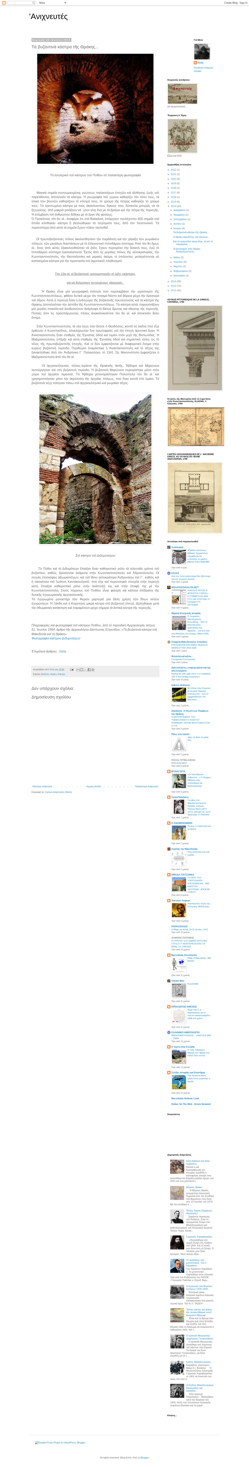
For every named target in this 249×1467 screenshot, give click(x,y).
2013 (174, 281)
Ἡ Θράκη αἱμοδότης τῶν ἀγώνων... (191, 237)
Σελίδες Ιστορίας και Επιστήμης (188, 1072)
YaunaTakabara (180, 797)
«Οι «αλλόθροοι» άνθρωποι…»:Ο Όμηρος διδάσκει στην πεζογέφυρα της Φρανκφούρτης (199, 780)
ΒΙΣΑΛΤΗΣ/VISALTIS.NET (185, 587)
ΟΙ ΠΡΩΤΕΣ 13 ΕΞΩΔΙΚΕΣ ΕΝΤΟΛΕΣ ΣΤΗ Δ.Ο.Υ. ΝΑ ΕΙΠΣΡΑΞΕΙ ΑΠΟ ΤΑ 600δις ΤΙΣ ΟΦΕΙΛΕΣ (189, 944)
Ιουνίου (178, 228)
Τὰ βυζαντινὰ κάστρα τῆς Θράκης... (191, 232)
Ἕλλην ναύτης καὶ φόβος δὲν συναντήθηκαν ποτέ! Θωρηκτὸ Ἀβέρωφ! (199, 1312)
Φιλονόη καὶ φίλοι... (182, 656)
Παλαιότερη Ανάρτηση (146, 786)
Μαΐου (177, 257)
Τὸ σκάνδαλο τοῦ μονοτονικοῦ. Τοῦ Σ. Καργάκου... (196, 1263)
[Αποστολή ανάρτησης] (71, 669)
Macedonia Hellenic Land (185, 1098)
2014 (174, 206)
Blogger (144, 1457)
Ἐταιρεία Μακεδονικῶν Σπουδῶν (189, 642)
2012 (174, 286)
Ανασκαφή (177, 547)
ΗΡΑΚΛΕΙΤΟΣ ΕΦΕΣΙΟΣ (184, 1006)
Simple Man (177, 980)
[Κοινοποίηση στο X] (85, 670)
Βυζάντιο (45, 674)
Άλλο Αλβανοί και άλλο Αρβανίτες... (198, 1162)
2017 (174, 192)
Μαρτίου (178, 266)
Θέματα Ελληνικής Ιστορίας (186, 613)
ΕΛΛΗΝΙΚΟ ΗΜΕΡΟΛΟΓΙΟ (185, 1032)
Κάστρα (61, 674)
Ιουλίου (178, 223)
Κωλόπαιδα (193, 984)
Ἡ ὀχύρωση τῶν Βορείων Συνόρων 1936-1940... (199, 1287)
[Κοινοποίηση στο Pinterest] (93, 670)
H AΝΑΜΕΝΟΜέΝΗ (181, 823)
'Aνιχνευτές (48, 16)
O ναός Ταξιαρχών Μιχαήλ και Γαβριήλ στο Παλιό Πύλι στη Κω (199, 1053)
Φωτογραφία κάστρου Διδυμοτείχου (56, 638)
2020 (174, 179)
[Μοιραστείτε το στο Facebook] (89, 670)
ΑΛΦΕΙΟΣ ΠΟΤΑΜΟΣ (182, 937)
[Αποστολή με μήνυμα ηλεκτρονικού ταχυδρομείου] (78, 670)
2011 (174, 290)
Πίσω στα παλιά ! (180, 734)
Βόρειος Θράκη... (195, 1187)
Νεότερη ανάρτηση (42, 786)
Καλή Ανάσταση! (179, 763)
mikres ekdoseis (180, 685)
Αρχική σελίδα (93, 786)
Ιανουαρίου (180, 275)
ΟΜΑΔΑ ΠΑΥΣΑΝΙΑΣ (182, 874)
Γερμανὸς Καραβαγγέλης (199, 1236)
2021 (174, 174)
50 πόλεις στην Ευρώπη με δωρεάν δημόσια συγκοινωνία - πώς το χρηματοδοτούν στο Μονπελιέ (199, 694)
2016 (174, 197)
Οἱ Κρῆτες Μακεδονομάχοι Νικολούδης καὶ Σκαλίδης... (200, 1388)
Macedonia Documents (184, 955)
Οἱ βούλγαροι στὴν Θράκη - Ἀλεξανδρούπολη (187, 250)
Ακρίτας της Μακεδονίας (184, 849)
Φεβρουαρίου (181, 271)
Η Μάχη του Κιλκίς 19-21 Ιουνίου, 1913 (189, 929)
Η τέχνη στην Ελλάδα (183, 1047)
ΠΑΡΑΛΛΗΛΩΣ (179, 926)
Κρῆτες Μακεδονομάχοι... (199, 1362)
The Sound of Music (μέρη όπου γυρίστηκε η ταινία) (199, 1078)
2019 (174, 183)
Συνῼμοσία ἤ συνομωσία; (183, 659)
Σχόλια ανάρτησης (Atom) (58, 792)
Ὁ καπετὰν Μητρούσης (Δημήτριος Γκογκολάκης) (199, 1337)
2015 (174, 201)
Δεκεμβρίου (180, 210)
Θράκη (53, 674)
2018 (174, 188)
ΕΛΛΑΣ (175, 573)
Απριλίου (179, 262)
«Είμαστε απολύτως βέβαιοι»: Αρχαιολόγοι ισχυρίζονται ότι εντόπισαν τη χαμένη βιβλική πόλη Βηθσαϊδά (198, 556)
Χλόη (62, 651)
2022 (174, 169)
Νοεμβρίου (180, 214)
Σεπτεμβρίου (180, 219)
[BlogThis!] (82, 670)
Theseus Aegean (180, 900)
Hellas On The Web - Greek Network (191, 1104)
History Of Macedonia (183, 760)
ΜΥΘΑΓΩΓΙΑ (178, 771)
